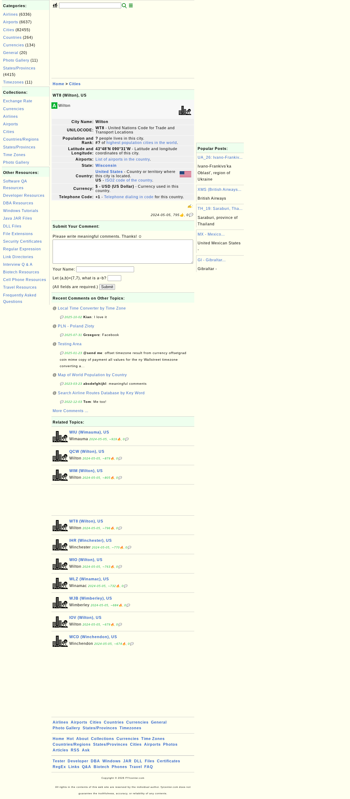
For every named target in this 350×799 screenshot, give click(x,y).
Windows (111, 761)
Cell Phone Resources (24, 280)
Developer (78, 761)
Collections (102, 739)
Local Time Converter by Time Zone (92, 308)
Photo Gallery (16, 60)
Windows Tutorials (20, 211)
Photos (170, 744)
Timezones (13, 82)
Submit (107, 287)
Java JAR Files (17, 218)
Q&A (86, 767)
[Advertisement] (26, 377)
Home (58, 84)
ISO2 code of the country (128, 180)
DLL (138, 761)
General (10, 53)
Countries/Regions (21, 139)
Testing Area (70, 344)
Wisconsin (106, 165)
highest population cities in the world (141, 143)
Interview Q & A (18, 264)
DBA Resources (18, 203)
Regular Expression (22, 249)
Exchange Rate (17, 101)
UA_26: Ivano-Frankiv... (220, 157)
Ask (86, 750)
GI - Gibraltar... (212, 260)
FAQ (148, 767)
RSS (75, 750)
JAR (127, 761)
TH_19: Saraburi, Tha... (220, 209)
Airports (10, 22)
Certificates (168, 761)
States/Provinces (19, 68)
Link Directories (18, 257)
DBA (95, 761)
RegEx (59, 767)
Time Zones (14, 155)
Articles (60, 750)
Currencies (13, 45)
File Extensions (18, 234)
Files (150, 761)
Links (74, 767)
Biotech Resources (21, 272)
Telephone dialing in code (129, 197)
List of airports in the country (122, 159)
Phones (119, 767)
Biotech (101, 767)
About (82, 739)
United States (109, 172)
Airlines (10, 14)
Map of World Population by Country (92, 375)
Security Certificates (22, 241)
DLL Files (12, 226)
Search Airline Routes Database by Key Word (101, 393)
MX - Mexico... (211, 234)
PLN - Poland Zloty (76, 326)
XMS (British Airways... (219, 189)
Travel (136, 767)
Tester (59, 761)
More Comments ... (70, 411)
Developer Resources (24, 195)
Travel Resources (20, 287)
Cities (8, 30)
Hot (70, 739)
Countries (12, 37)
